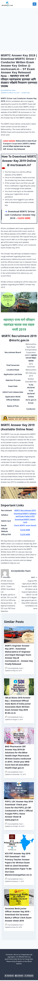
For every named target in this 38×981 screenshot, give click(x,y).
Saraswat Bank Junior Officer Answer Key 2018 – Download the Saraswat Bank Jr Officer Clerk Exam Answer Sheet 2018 (18, 914)
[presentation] (19, 634)
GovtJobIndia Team (9, 90)
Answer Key (25, 93)
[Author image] (6, 668)
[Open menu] (34, 4)
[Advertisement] (19, 28)
